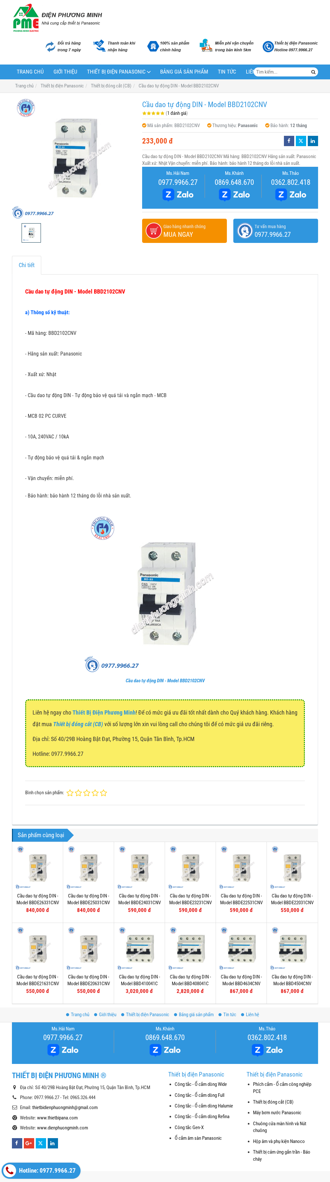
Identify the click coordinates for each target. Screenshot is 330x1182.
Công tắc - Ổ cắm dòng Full (199, 1095)
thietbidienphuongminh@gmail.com (65, 1107)
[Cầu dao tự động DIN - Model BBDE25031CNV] (88, 867)
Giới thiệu (65, 72)
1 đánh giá (176, 113)
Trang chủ (30, 72)
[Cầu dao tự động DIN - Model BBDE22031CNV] (292, 867)
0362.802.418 (290, 182)
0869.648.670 (234, 182)
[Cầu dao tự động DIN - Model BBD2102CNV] (74, 158)
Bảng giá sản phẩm (184, 72)
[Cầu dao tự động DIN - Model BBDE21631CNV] (37, 948)
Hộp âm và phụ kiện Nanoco (279, 1141)
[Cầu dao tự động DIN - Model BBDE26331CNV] (37, 867)
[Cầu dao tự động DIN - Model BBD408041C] (190, 948)
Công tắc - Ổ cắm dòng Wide (201, 1084)
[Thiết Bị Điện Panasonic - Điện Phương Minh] (57, 17)
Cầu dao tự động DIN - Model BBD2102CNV (165, 681)
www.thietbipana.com (57, 1118)
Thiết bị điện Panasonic (116, 72)
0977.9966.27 (178, 182)
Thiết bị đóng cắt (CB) (273, 1102)
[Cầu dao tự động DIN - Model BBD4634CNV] (241, 948)
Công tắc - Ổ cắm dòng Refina (202, 1116)
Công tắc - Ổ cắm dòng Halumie (204, 1106)
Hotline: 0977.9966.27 (47, 1170)
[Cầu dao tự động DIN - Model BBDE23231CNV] (190, 867)
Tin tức (227, 72)
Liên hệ (252, 1014)
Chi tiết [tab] (26, 265)
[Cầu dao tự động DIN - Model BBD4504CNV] (292, 948)
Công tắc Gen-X (189, 1127)
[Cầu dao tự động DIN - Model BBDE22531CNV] (241, 867)
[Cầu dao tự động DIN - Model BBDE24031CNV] (139, 867)
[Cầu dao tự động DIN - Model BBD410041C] (139, 948)
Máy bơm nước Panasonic (277, 1113)
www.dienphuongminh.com (62, 1128)
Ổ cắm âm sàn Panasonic (198, 1138)
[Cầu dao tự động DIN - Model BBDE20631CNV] (88, 948)
